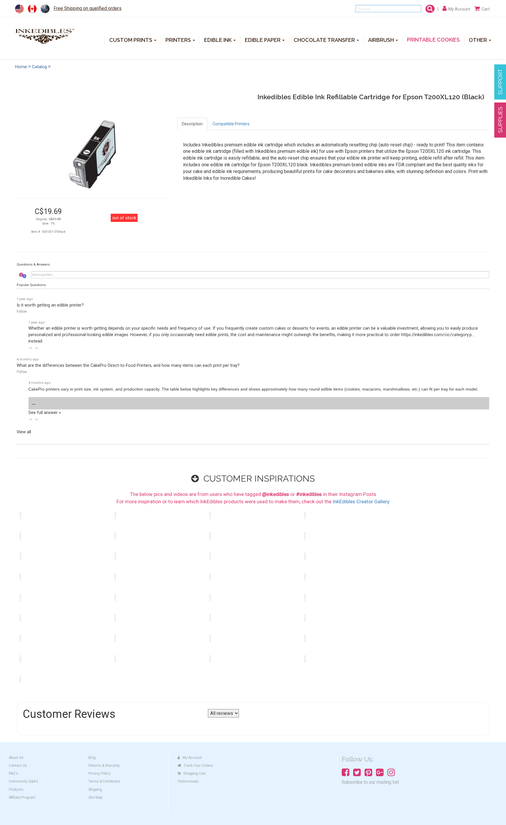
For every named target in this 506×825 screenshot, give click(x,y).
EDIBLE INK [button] (218, 40)
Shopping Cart (194, 773)
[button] (30, 348)
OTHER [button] (478, 40)
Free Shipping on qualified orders (88, 8)
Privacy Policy (99, 773)
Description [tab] (192, 123)
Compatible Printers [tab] (231, 123)
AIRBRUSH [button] (381, 40)
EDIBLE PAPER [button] (263, 40)
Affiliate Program (22, 797)
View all (24, 431)
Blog (92, 758)
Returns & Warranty (104, 766)
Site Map (95, 797)
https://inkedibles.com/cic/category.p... (437, 334)
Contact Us (18, 766)
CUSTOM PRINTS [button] (131, 40)
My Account (192, 758)
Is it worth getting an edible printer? (50, 305)
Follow (22, 311)
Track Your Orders (198, 766)
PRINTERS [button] (178, 40)
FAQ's (13, 773)
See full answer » (44, 412)
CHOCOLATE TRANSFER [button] (325, 40)
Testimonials (188, 781)
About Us (16, 758)
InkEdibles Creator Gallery (361, 501)
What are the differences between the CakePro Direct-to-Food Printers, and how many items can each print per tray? (128, 365)
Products (16, 790)
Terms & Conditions (104, 781)
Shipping (95, 790)
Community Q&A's (23, 781)
